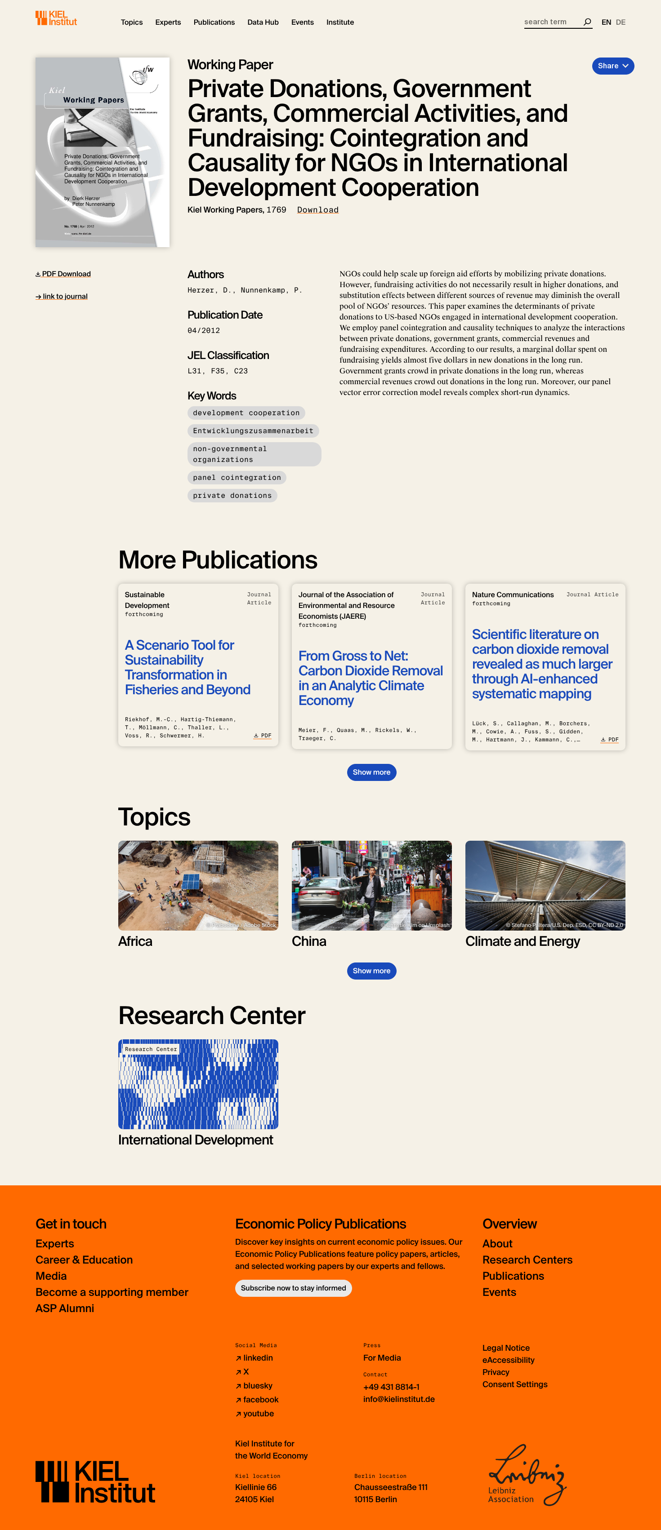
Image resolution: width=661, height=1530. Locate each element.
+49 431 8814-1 (391, 1387)
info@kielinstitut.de (399, 1399)
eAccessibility (508, 1360)
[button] (132, 22)
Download (318, 209)
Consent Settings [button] (515, 1384)
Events (499, 1292)
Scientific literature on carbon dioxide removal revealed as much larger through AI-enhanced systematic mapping (542, 664)
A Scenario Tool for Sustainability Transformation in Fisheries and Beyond (187, 668)
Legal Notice (506, 1348)
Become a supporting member (112, 1292)
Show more (371, 772)
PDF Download (65, 274)
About (497, 1244)
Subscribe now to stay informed (293, 1288)
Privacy (495, 1372)
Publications (513, 1276)
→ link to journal (62, 296)
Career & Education (84, 1260)
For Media (382, 1358)
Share (608, 66)
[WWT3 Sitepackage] (69, 18)
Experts (55, 1244)
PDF (266, 735)
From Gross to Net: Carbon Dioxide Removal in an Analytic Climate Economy (371, 678)
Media (51, 1276)
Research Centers (527, 1260)
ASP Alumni (65, 1309)
